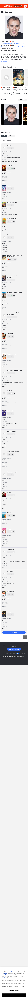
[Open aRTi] (25, 6)
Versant (13, 971)
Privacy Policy (5, 974)
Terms (5, 973)
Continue (14, 995)
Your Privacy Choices (14, 990)
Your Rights (4, 977)
